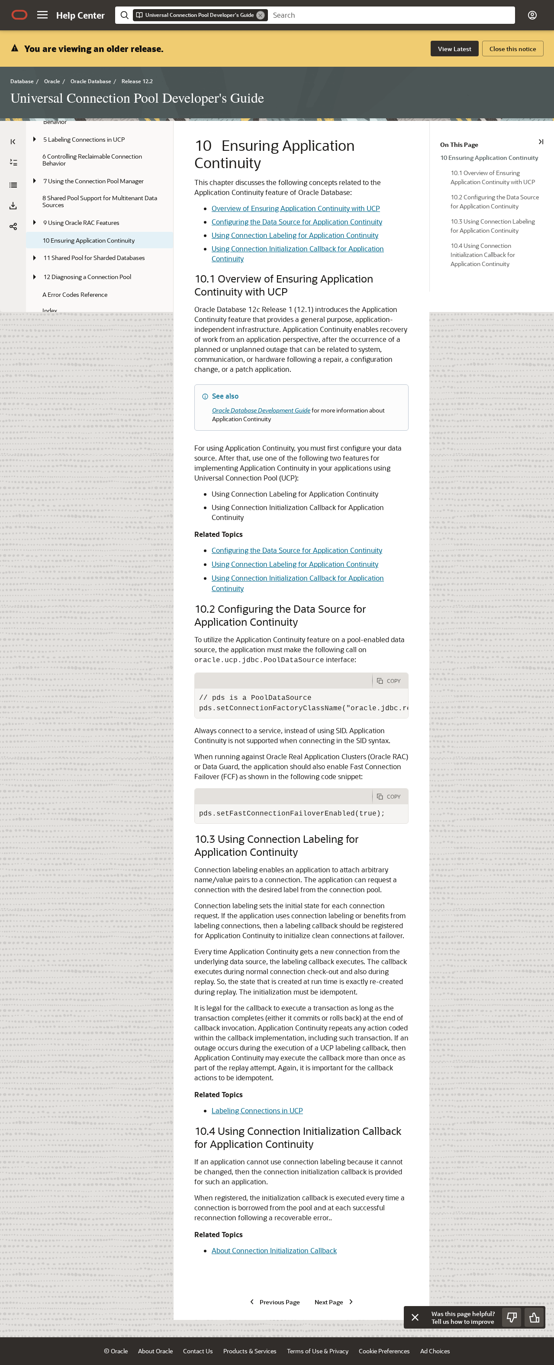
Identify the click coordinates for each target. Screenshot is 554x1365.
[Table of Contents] (13, 142)
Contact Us (198, 1351)
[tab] (283, 681)
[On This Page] (541, 142)
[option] (492, 157)
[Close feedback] (415, 1317)
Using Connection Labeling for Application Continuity (295, 235)
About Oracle (155, 1351)
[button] (42, 14)
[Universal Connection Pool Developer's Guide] (13, 185)
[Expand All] (13, 162)
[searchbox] (391, 15)
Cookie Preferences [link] (384, 1351)
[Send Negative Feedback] (511, 1317)
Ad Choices (435, 1351)
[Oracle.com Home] (19, 15)
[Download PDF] (13, 206)
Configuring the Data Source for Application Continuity (297, 221)
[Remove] (260, 15)
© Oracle (116, 1351)
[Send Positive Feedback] (534, 1317)
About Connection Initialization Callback (274, 1250)
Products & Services (250, 1351)
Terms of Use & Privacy (317, 1351)
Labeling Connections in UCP (257, 1110)
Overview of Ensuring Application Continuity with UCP (296, 208)
